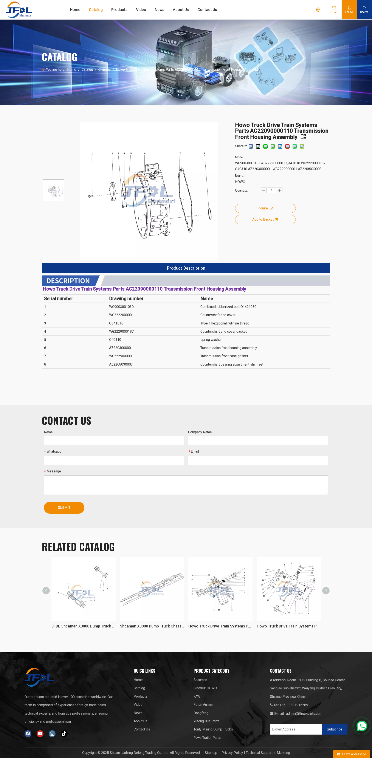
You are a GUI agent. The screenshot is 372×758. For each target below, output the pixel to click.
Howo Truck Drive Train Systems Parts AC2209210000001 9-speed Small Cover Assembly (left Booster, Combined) (291, 626)
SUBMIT (64, 508)
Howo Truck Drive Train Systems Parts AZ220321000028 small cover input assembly (154, 626)
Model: (239, 157)
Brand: (239, 175)
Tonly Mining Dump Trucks (213, 729)
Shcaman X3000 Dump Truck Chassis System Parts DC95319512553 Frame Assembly (85, 626)
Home (75, 9)
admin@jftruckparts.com (304, 714)
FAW (197, 696)
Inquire (262, 208)
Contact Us (207, 9)
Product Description (186, 268)
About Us (181, 9)
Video (141, 9)
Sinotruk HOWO (205, 688)
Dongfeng (201, 713)
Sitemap (211, 753)
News (159, 9)
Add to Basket (263, 219)
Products (119, 9)
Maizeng (283, 753)
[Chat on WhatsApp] (362, 725)
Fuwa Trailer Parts (207, 738)
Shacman (200, 680)
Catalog (96, 9)
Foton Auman (203, 705)
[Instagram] (52, 733)
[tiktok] (64, 733)
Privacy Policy (232, 753)
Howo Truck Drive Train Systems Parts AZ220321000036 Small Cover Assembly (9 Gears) (222, 626)
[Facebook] (28, 733)
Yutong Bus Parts (207, 721)
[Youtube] (40, 733)
